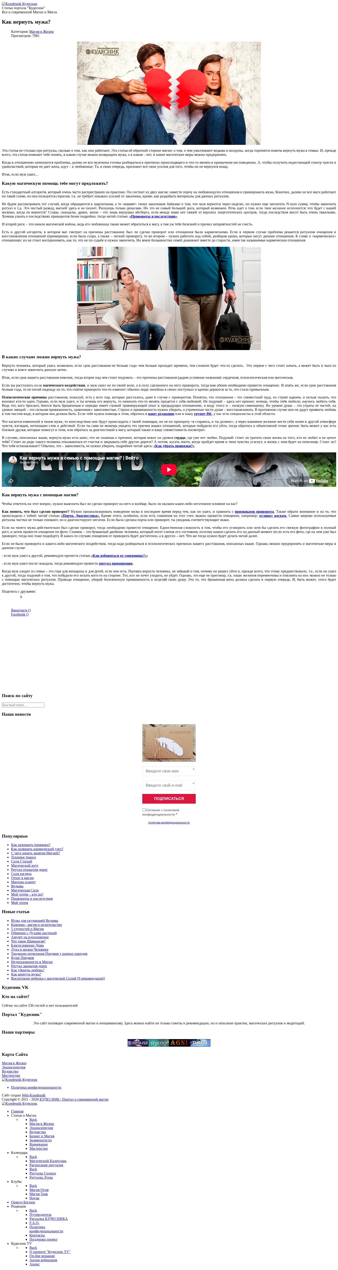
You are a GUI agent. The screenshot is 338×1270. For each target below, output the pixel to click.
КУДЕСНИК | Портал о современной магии (74, 1099)
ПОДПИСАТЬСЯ (169, 798)
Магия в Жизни (41, 32)
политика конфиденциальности (169, 822)
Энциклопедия (13, 1067)
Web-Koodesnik (34, 1095)
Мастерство (11, 1075)
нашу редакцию (161, 414)
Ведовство (10, 1071)
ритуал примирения (115, 563)
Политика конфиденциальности (36, 1087)
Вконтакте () (21, 610)
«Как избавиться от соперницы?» (119, 556)
